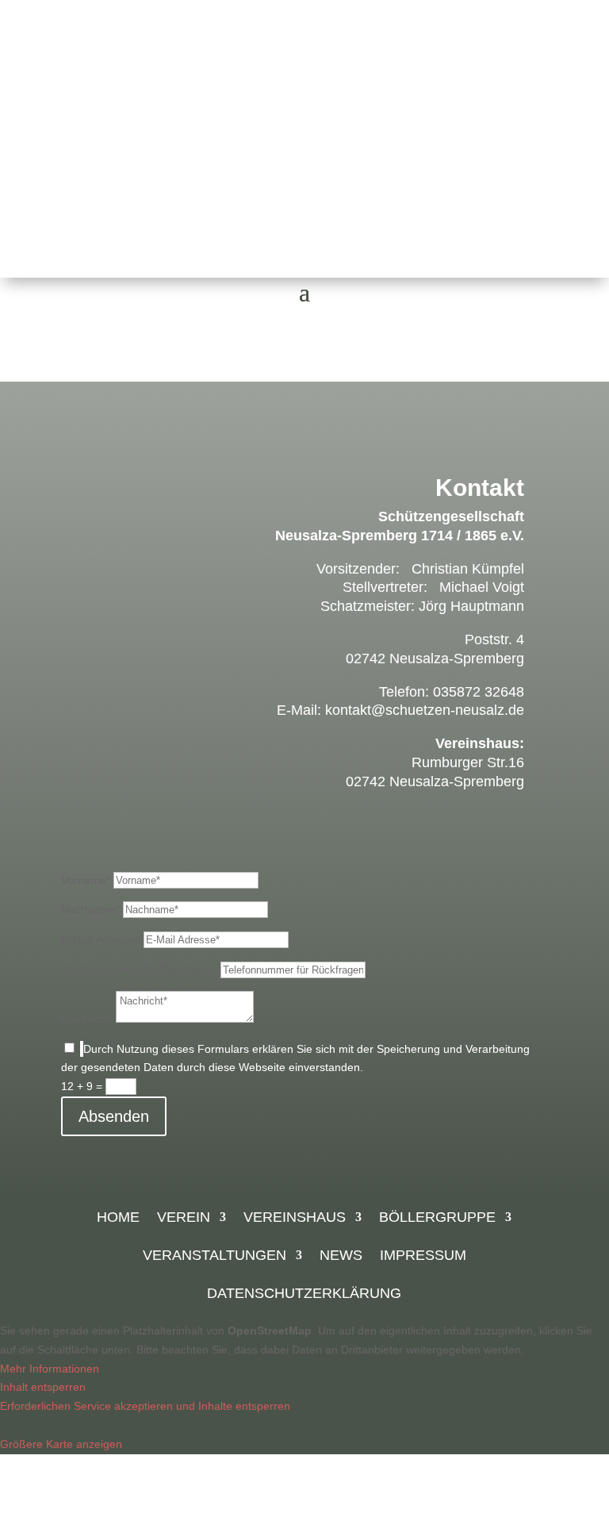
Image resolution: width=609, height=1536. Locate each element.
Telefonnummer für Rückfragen (139, 969)
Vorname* (85, 880)
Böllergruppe (437, 1218)
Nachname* (90, 909)
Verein (183, 1218)
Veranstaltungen (214, 1256)
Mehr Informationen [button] (49, 1368)
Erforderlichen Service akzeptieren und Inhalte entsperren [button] (145, 1406)
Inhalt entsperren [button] (43, 1386)
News (341, 1256)
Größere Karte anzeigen (61, 1444)
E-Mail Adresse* (100, 939)
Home (118, 1218)
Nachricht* (87, 1018)
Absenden (114, 1116)
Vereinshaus (294, 1218)
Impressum (423, 1256)
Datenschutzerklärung (304, 1294)
